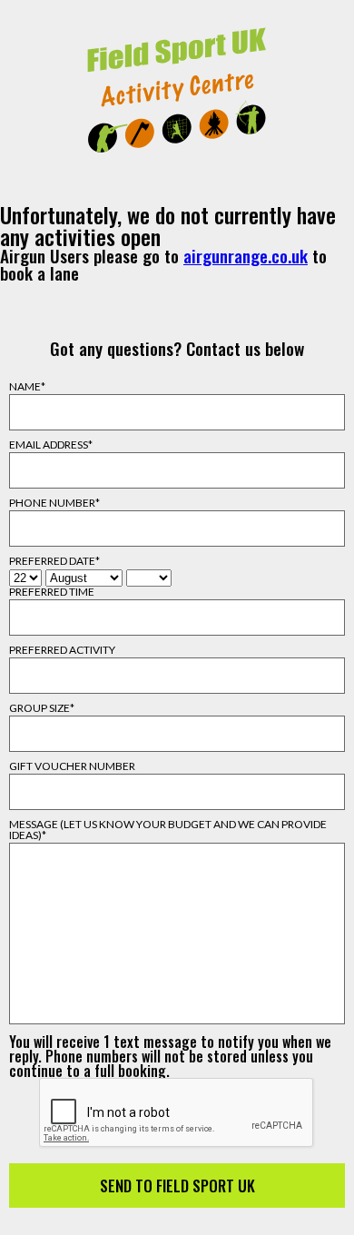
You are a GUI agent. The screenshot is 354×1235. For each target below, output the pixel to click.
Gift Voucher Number (72, 766)
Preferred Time (51, 592)
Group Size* (41, 708)
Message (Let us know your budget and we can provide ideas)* (168, 830)
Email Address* (51, 445)
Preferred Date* (54, 561)
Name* (27, 386)
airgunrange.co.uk (245, 255)
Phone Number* (54, 503)
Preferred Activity (62, 650)
